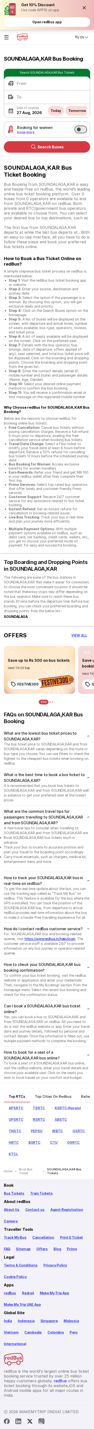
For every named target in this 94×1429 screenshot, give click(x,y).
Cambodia (33, 1332)
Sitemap (23, 1249)
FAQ (7, 1249)
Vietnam (11, 1332)
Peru (74, 1332)
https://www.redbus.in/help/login (50, 939)
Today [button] (56, 111)
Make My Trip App (54, 1293)
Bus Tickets (14, 1193)
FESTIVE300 (28, 684)
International (15, 1344)
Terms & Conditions (21, 1265)
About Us (12, 1210)
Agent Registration (66, 1210)
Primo (72, 1249)
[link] (39, 670)
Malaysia (71, 1321)
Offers (42, 1249)
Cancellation (43, 1237)
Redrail (28, 1293)
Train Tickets (41, 1193)
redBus (10, 1293)
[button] (84, 7)
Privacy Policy (55, 1265)
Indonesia (26, 1321)
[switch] (80, 129)
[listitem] (13, 653)
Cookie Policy (15, 1277)
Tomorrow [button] (77, 111)
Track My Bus (15, 1237)
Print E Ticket (71, 1237)
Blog (57, 1249)
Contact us (35, 1210)
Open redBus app (47, 22)
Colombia (55, 1332)
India (8, 1321)
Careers (11, 1221)
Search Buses (50, 147)
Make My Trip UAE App (22, 1304)
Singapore (49, 1321)
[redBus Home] (22, 37)
